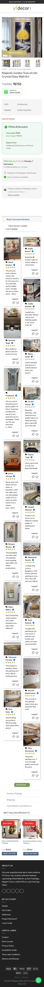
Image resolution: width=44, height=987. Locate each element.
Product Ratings (14, 793)
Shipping (11, 799)
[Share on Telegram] (26, 204)
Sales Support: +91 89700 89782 (22, 2)
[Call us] (13, 891)
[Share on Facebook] (8, 204)
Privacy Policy (8, 945)
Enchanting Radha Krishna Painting (32, 842)
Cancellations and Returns (19, 806)
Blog (17, 977)
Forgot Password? (9, 919)
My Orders (6, 910)
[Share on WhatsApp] (4, 204)
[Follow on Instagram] (4, 891)
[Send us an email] (8, 891)
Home (4, 69)
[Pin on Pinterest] (22, 204)
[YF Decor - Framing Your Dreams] (22, 8)
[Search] (37, 8)
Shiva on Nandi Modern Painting (10, 842)
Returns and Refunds (10, 958)
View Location (13, 195)
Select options (10, 853)
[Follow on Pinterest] (17, 891)
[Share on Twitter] (13, 204)
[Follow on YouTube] (22, 891)
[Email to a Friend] (17, 204)
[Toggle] (4, 219)
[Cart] (41, 8)
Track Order (7, 923)
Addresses (6, 914)
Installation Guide (9, 950)
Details (5, 906)
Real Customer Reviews (18, 219)
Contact (5, 937)
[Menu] (3, 8)
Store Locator (7, 941)
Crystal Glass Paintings (20, 69)
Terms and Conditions (11, 954)
